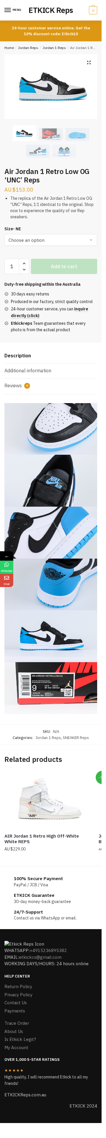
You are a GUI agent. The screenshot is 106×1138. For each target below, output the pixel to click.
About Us (13, 1031)
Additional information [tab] (27, 370)
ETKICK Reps (51, 10)
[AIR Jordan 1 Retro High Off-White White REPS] (47, 800)
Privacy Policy (18, 994)
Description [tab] (17, 356)
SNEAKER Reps (76, 737)
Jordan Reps (28, 47)
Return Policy (18, 986)
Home (9, 47)
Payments (14, 1011)
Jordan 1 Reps (54, 47)
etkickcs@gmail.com (40, 957)
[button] (89, 62)
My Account (16, 1047)
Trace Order (16, 1023)
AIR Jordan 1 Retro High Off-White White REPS (41, 839)
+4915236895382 (48, 950)
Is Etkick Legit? (20, 1039)
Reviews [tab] (16, 385)
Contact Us (15, 1002)
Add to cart (64, 266)
